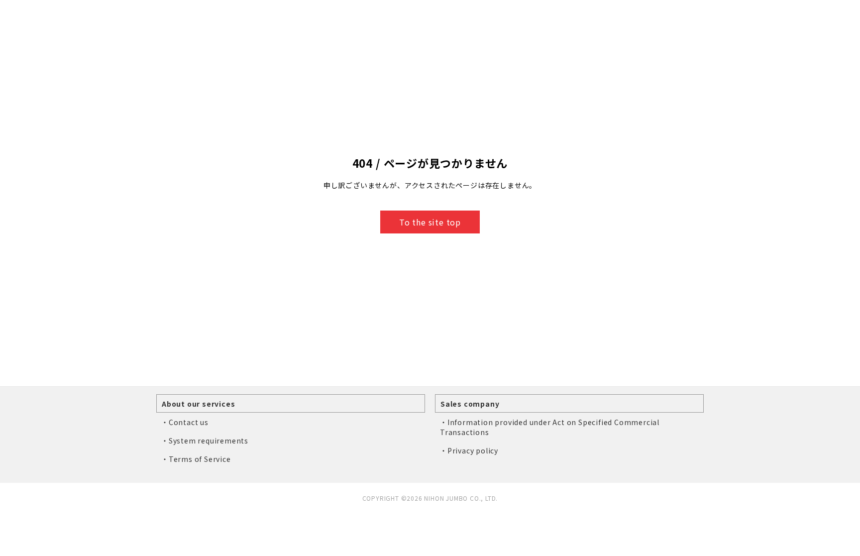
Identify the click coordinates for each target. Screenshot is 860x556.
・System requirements (204, 440)
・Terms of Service (196, 459)
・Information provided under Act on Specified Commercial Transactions (549, 427)
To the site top (430, 222)
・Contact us (185, 422)
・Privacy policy (469, 450)
